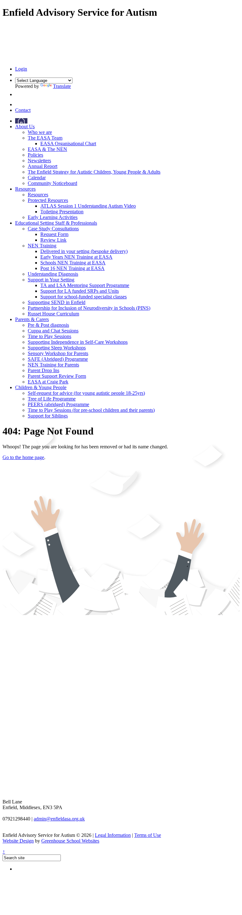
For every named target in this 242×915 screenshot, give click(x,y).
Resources (25, 189)
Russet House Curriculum (53, 313)
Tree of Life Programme (52, 398)
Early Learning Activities (53, 217)
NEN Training (42, 245)
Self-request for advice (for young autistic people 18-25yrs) (86, 393)
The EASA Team (45, 138)
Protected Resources (48, 200)
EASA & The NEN (47, 149)
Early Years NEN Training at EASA (76, 257)
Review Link (53, 240)
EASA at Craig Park (48, 381)
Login (21, 69)
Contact (23, 110)
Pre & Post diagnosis (48, 325)
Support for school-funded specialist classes (83, 296)
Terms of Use (147, 835)
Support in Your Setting (51, 279)
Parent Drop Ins (43, 370)
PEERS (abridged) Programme (58, 404)
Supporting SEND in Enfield (56, 302)
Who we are (40, 132)
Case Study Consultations (53, 228)
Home (21, 121)
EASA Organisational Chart (68, 143)
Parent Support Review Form (57, 376)
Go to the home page (23, 457)
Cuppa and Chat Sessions (53, 330)
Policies (35, 155)
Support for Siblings (48, 415)
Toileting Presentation (62, 211)
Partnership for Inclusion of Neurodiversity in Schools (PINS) (89, 308)
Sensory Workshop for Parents (58, 353)
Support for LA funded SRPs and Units (79, 291)
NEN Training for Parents (53, 364)
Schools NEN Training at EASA (73, 262)
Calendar (37, 177)
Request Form (54, 234)
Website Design (18, 840)
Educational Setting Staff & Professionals (56, 223)
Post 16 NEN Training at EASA (72, 268)
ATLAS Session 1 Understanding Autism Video (88, 206)
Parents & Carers (32, 319)
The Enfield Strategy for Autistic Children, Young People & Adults (94, 172)
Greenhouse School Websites (70, 840)
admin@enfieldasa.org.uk (59, 818)
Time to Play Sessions (49, 336)
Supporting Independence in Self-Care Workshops (78, 342)
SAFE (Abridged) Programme (58, 359)
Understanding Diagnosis (53, 274)
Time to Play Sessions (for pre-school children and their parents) (91, 410)
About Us (25, 126)
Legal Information (113, 835)
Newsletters (39, 160)
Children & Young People (40, 387)
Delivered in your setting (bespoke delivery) (84, 251)
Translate (62, 86)
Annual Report (42, 166)
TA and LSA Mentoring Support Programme (84, 285)
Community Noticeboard (52, 183)
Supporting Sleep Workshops (57, 347)
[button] (17, 94)
